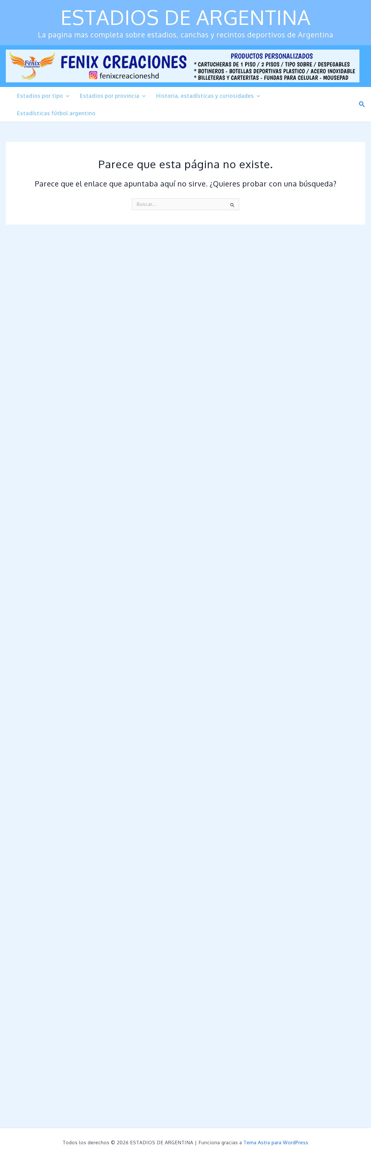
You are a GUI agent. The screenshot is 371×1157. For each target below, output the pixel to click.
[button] (66, 95)
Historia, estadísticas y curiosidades (205, 96)
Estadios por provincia (109, 96)
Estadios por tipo (40, 96)
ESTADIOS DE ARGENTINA (186, 17)
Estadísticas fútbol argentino (56, 113)
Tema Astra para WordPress (275, 1142)
